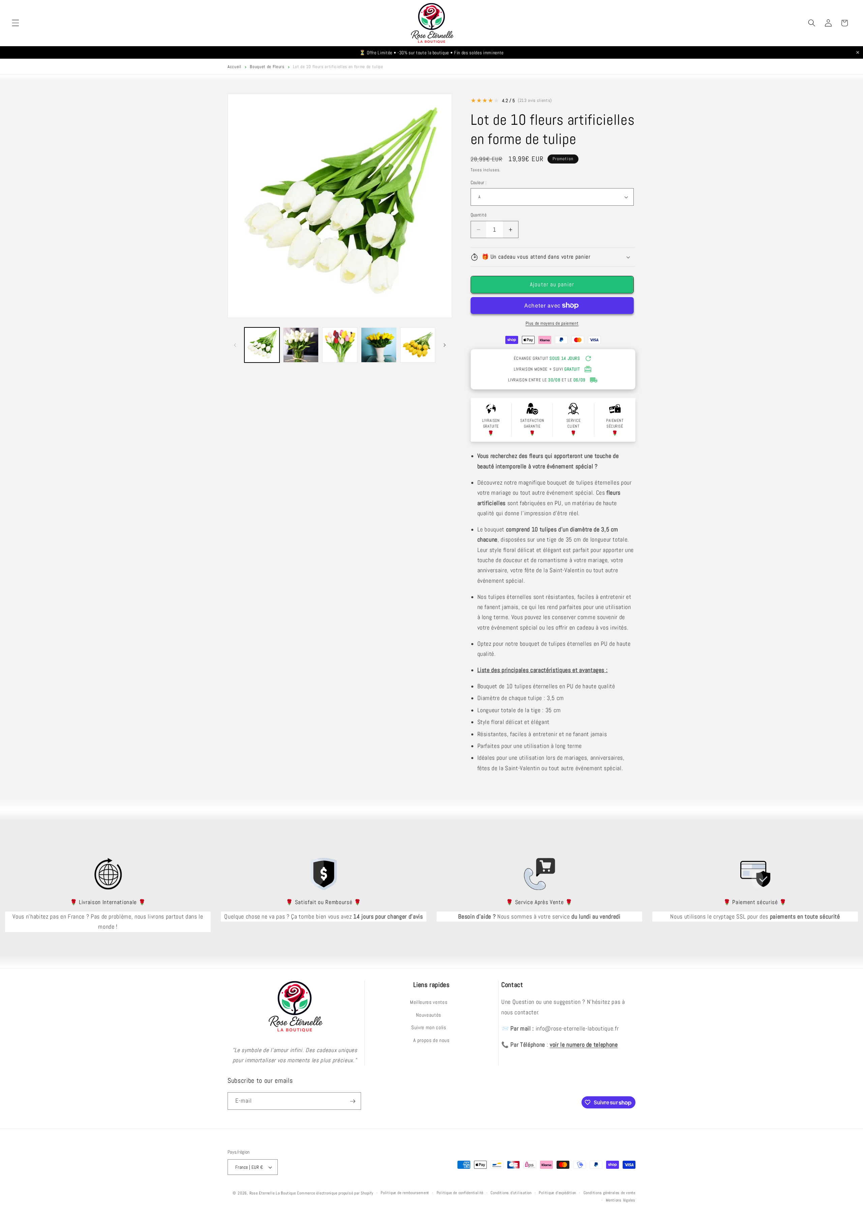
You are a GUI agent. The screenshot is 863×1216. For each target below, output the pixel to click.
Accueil (234, 66)
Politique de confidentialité (460, 1192)
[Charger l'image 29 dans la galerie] (340, 345)
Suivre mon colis (428, 1027)
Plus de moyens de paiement (552, 323)
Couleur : (479, 182)
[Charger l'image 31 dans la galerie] (418, 345)
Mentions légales (620, 1200)
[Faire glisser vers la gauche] (235, 345)
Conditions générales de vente (609, 1192)
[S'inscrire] (353, 1101)
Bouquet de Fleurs (267, 66)
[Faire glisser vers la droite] (444, 345)
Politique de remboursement (405, 1192)
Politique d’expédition (557, 1192)
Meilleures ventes (428, 1001)
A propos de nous (431, 1040)
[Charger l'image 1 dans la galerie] (262, 345)
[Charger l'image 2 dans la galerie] (301, 345)
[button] (15, 23)
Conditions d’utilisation (510, 1192)
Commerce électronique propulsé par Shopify (335, 1193)
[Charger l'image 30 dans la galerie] (378, 345)
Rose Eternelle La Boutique (272, 1193)
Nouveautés (428, 1014)
